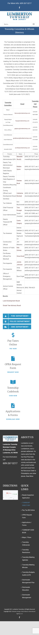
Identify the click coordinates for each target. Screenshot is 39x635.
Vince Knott (20, 256)
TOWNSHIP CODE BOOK (28, 531)
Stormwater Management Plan (28, 581)
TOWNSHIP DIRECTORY (26, 504)
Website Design (16, 611)
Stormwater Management (26, 596)
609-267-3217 (25, 3)
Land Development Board (11, 301)
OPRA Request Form (27, 516)
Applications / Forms (27, 523)
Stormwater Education (26, 588)
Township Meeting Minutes (28, 566)
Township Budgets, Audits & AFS (28, 573)
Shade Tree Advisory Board (12, 305)
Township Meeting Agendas (28, 558)
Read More (29, 476)
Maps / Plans (26, 537)
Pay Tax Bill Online (28, 510)
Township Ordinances (26, 543)
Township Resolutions (26, 551)
